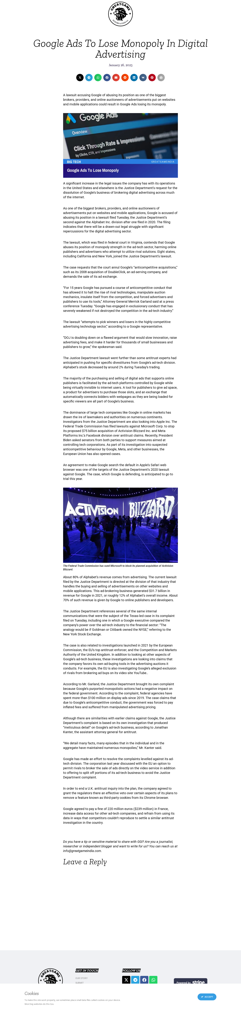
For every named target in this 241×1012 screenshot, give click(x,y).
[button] (80, 77)
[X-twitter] (126, 980)
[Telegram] (135, 980)
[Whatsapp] (153, 980)
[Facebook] (144, 980)
